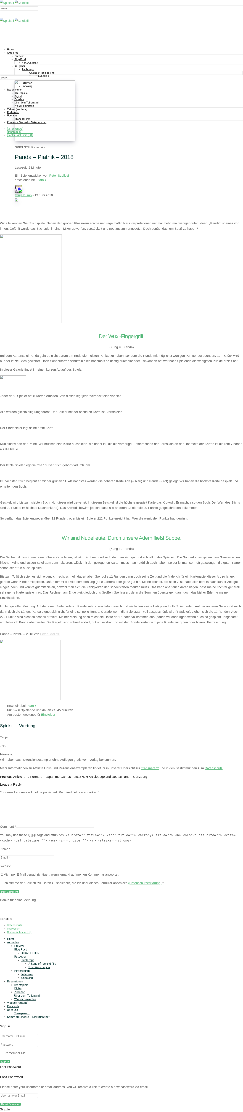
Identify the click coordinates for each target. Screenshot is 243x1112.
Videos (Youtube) (17, 1002)
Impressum (14, 131)
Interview (27, 974)
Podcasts (13, 112)
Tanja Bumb (23, 195)
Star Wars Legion (39, 76)
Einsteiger (48, 714)
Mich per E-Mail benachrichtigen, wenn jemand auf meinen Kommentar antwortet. (61, 874)
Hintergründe (22, 970)
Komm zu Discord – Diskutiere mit (28, 1017)
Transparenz (150, 768)
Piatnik (41, 180)
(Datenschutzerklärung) (145, 883)
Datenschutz (214, 768)
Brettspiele (21, 985)
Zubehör (19, 992)
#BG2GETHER (30, 62)
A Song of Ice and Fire (41, 72)
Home (10, 49)
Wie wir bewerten (25, 999)
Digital (18, 988)
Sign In (5, 1109)
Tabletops (28, 69)
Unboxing (27, 978)
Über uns (12, 115)
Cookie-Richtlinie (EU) (19, 932)
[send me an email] (16, 200)
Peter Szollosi (59, 175)
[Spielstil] (14, 3)
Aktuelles (12, 52)
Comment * (8, 826)
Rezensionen (15, 981)
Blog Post (20, 59)
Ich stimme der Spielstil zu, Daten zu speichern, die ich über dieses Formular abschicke (84, 883)
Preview (18, 56)
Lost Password (10, 1067)
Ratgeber (19, 66)
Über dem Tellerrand (27, 995)
